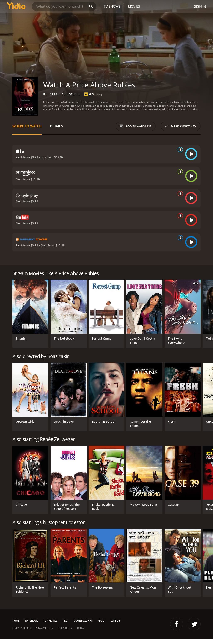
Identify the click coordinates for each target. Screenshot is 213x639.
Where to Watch (27, 126)
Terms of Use (65, 627)
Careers (115, 620)
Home (15, 620)
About (101, 620)
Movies (134, 6)
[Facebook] (176, 624)
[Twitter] (194, 624)
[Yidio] (16, 6)
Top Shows (31, 620)
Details (56, 126)
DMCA (80, 627)
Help (65, 620)
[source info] (179, 149)
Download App (83, 620)
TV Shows (112, 6)
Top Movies (50, 620)
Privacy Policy (44, 627)
